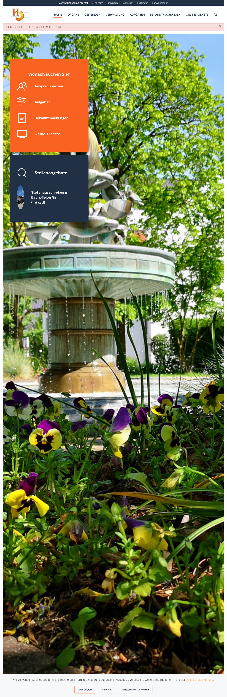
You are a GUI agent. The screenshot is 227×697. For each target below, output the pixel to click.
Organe (73, 14)
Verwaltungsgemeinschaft (73, 2)
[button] (215, 14)
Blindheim (97, 2)
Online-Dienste (197, 14)
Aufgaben (137, 14)
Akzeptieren (85, 689)
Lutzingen (142, 2)
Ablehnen (107, 689)
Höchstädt (127, 2)
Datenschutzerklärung (199, 679)
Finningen (112, 2)
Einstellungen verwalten (135, 689)
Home (58, 14)
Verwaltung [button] (115, 14)
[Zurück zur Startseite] (19, 14)
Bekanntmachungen (165, 14)
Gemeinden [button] (92, 14)
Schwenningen (160, 2)
